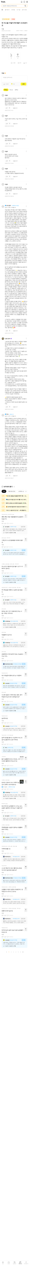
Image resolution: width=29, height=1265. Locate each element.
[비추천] (9, 108)
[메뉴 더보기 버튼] (2, 9)
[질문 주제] (25, 491)
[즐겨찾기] (14, 487)
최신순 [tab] (11, 89)
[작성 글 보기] (27, 2)
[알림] (22, 2)
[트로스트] (3, 2)
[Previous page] (6, 952)
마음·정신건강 (11, 491)
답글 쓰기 (15, 108)
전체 (4, 491)
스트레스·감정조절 (23, 491)
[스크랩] (24, 2)
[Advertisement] (14, 14)
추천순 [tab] (6, 89)
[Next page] (23, 952)
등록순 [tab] (16, 89)
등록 (23, 84)
